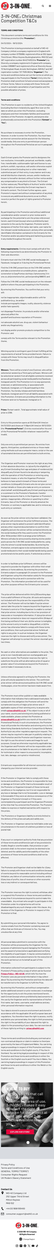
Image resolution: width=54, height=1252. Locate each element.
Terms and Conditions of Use (15, 1167)
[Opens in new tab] (17, 1246)
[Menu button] (50, 6)
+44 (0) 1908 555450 (15, 1208)
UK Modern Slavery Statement (16, 1178)
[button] (28, 1142)
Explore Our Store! (20, 1132)
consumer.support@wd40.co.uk (22, 1213)
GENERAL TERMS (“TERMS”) (14, 1171)
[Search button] (43, 6)
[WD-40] (16, 6)
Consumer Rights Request (14, 1174)
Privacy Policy (8, 1164)
